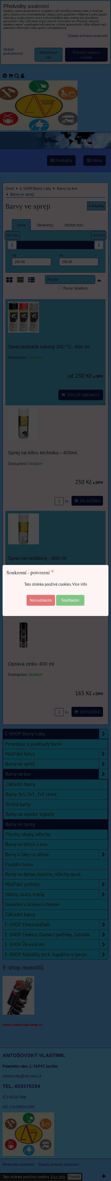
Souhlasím (70, 600)
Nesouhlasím (41, 600)
